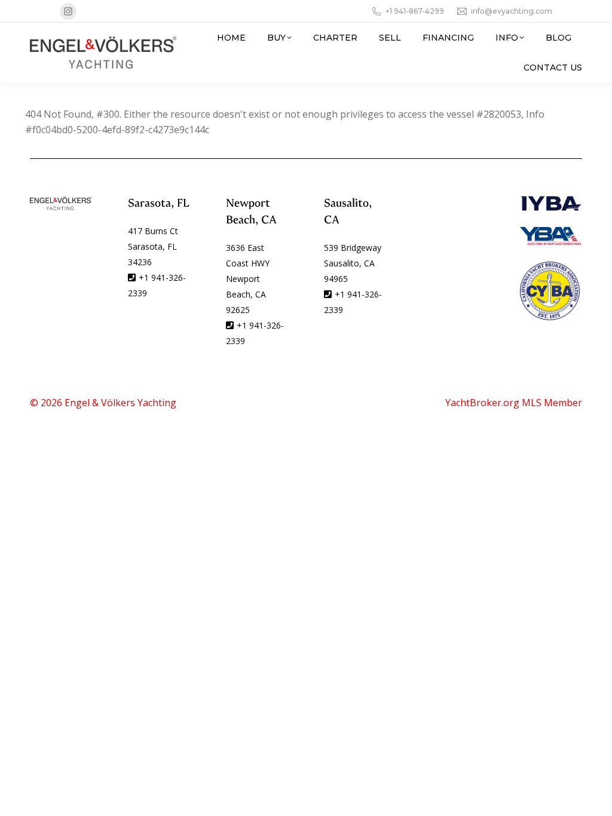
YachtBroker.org (482, 402)
